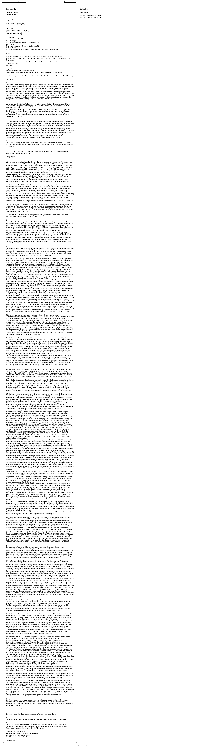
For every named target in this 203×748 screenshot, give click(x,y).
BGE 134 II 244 (59, 201)
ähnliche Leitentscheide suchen (90, 16)
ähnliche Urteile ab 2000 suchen (91, 17)
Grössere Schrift (70, 2)
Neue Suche (84, 12)
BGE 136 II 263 (40, 311)
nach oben (87, 746)
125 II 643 (60, 311)
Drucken (23, 2)
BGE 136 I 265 (37, 178)
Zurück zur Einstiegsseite (11, 2)
